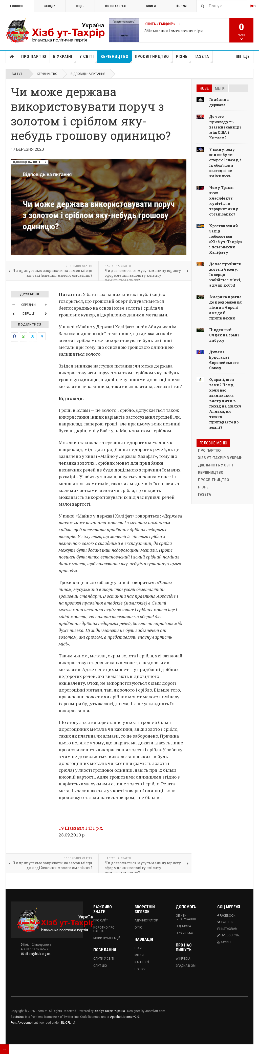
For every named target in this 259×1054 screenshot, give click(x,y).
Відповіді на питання (88, 74)
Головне (17, 6)
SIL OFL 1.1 (68, 1022)
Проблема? (184, 933)
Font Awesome (21, 1022)
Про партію (33, 56)
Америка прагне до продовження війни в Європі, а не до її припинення (225, 307)
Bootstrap (17, 1017)
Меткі (220, 88)
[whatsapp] (23, 336)
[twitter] (32, 336)
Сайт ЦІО (100, 965)
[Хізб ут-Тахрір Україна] (57, 30)
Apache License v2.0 (124, 1017)
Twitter (226, 922)
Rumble (226, 942)
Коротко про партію (104, 929)
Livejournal (230, 935)
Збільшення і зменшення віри (173, 30)
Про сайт (100, 920)
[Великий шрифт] (46, 305)
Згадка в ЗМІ (186, 965)
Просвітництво (152, 56)
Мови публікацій (106, 938)
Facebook (227, 915)
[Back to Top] (4, 1049)
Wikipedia (183, 958)
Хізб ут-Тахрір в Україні (221, 458)
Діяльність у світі (215, 465)
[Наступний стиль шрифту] (46, 313)
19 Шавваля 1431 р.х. (81, 828)
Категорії (142, 962)
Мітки (139, 955)
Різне (181, 56)
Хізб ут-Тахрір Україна (109, 1011)
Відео (80, 6)
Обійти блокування (186, 917)
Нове (204, 88)
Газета (202, 56)
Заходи (49, 6)
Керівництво (114, 56)
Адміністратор (146, 920)
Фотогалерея (115, 6)
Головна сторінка (12, 57)
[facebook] (14, 336)
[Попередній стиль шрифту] (13, 313)
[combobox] (221, 6)
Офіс (138, 927)
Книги (151, 6)
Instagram (229, 929)
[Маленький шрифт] (13, 305)
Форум (181, 6)
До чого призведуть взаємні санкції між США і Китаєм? (225, 127)
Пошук (140, 969)
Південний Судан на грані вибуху (224, 335)
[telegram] (42, 336)
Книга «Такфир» (159, 24)
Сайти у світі (103, 958)
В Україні (62, 56)
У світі (86, 56)
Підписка (183, 926)
